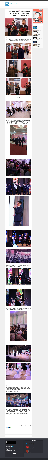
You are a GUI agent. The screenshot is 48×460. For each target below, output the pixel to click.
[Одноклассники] (7, 427)
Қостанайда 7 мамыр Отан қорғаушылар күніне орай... (39, 45)
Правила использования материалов (9, 0)
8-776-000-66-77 (18, 430)
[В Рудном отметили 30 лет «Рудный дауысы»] (35, 35)
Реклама (14, 0)
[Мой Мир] (8, 427)
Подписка (17, 0)
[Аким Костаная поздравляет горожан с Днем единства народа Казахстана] (35, 31)
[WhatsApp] (10, 427)
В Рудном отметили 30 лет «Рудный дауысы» (39, 35)
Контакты (19, 0)
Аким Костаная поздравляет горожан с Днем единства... (39, 31)
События (19, 10)
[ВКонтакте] (6, 427)
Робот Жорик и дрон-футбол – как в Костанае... (39, 38)
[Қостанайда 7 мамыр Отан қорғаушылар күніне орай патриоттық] (35, 45)
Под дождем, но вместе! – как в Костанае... (39, 28)
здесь (12, 446)
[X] (9, 427)
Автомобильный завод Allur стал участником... (39, 42)
